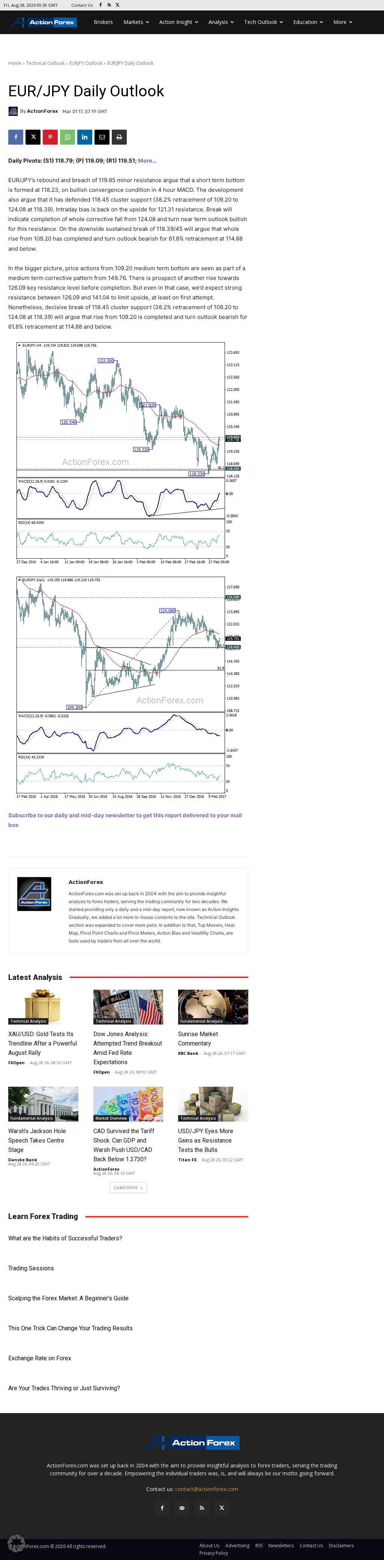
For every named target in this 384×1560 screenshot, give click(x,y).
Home (14, 63)
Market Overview (111, 1118)
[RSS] (109, 5)
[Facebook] (100, 5)
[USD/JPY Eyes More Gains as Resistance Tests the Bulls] (213, 1104)
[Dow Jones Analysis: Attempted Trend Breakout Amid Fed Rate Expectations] (128, 1007)
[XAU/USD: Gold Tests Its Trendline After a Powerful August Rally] (43, 1007)
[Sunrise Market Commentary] (213, 1007)
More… (147, 160)
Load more (126, 1187)
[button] (16, 1543)
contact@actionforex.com (206, 1489)
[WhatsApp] (67, 137)
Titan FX (187, 1159)
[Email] (102, 137)
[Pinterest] (50, 137)
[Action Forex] (43, 22)
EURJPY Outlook (85, 63)
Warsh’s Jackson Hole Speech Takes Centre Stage (37, 1140)
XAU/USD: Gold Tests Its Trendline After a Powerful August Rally (42, 1043)
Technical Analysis (28, 1021)
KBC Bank (188, 1053)
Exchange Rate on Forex (39, 1358)
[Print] (119, 137)
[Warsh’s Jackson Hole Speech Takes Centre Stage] (43, 1104)
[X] (118, 5)
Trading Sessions (31, 1268)
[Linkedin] (84, 137)
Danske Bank (22, 1159)
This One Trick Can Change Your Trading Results (70, 1328)
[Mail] (182, 1508)
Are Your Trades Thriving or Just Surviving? (64, 1388)
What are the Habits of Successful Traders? (65, 1238)
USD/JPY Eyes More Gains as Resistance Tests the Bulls (205, 1140)
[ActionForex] (14, 111)
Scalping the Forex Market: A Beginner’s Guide (68, 1298)
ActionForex (42, 111)
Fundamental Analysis (201, 1021)
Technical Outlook (45, 63)
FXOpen (16, 1062)
